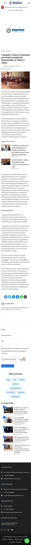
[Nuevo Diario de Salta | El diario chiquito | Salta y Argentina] (15, 3)
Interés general (15, 388)
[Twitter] (9, 297)
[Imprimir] (25, 297)
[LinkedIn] (13, 297)
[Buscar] (29, 3)
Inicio (3, 51)
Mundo (22, 380)
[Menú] (5, 3)
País (14, 380)
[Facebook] (5, 297)
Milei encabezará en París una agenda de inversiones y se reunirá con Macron (22, 438)
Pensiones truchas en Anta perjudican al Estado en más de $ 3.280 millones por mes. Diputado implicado (20, 150)
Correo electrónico (6, 335)
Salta (8, 380)
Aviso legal (18, 542)
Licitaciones (11, 392)
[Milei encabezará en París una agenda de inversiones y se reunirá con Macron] (8, 439)
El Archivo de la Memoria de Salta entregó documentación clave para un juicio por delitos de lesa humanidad (21, 448)
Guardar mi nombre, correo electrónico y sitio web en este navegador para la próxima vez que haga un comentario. (15, 351)
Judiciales (8, 51)
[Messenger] (17, 297)
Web (2, 341)
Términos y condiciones (7, 539)
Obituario (21, 392)
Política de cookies (18, 539)
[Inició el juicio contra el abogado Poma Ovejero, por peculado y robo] (5, 162)
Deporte (15, 384)
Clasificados (15, 396)
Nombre (3, 329)
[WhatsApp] (21, 297)
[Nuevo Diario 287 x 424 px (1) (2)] (15, 30)
